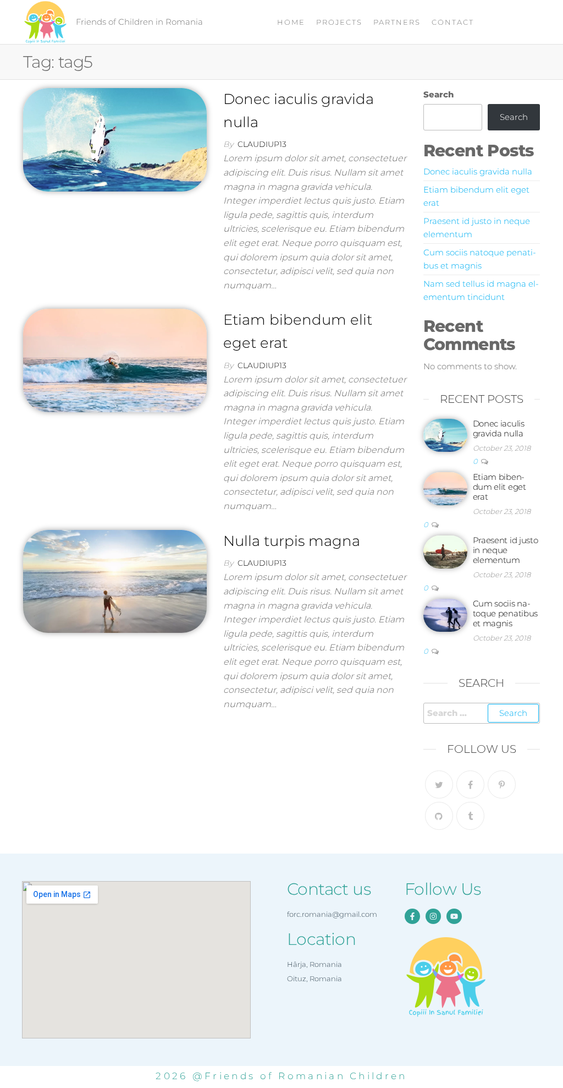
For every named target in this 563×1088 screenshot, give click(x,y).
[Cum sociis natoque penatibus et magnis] (445, 614)
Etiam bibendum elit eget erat (499, 487)
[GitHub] (439, 816)
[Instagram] (433, 916)
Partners (397, 22)
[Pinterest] (502, 784)
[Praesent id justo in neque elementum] (445, 551)
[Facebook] (470, 784)
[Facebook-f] (412, 916)
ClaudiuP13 (262, 144)
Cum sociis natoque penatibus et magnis (505, 613)
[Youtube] (454, 916)
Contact (453, 22)
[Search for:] (481, 713)
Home (291, 22)
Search (438, 94)
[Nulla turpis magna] (115, 580)
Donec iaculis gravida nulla (477, 171)
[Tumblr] (470, 816)
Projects (339, 22)
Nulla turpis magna (291, 541)
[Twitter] (439, 784)
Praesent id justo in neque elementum (505, 550)
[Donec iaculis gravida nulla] (115, 138)
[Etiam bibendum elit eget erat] (115, 359)
